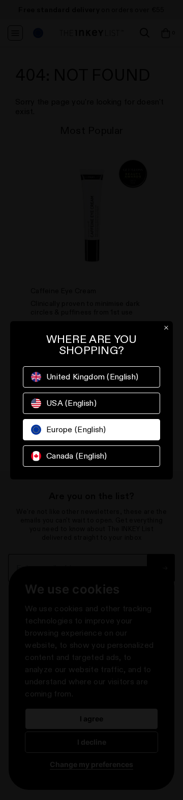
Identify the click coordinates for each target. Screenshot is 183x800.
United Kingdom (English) (92, 376)
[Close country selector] (166, 327)
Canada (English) (76, 456)
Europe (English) (76, 429)
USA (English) (71, 403)
